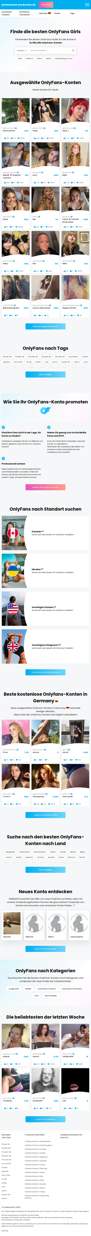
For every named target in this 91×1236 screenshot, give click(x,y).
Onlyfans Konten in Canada (35, 1149)
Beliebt (28, 989)
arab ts (77, 362)
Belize (25, 862)
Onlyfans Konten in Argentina (36, 1157)
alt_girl (29, 362)
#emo (39, 58)
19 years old (19, 357)
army (86, 362)
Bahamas (71, 857)
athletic (31, 367)
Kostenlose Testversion (24, 13)
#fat (20, 58)
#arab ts (29, 58)
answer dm (65, 362)
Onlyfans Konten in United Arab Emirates (37, 1197)
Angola (18, 857)
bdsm (83, 367)
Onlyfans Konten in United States (37, 1141)
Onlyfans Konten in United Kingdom (38, 1145)
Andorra (9, 857)
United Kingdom (40, 852)
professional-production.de (19, 4)
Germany (43, 13)
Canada (63, 852)
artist (7, 367)
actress (85, 357)
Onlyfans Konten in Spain (34, 1180)
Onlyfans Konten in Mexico (35, 1188)
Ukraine (53, 852)
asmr (15, 367)
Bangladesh (10, 852)
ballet (51, 367)
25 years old (46, 357)
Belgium (16, 862)
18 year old (7, 357)
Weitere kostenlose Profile (45, 815)
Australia (51, 857)
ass (23, 367)
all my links (18, 362)
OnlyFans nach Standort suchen (45, 672)
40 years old (60, 357)
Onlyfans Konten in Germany (36, 1168)
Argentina (29, 857)
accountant (73, 357)
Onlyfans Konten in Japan (35, 1172)
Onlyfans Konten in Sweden (35, 1184)
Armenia (40, 857)
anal (46, 362)
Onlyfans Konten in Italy (34, 1176)
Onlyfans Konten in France (35, 1165)
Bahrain (82, 857)
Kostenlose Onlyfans (7, 13)
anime (54, 362)
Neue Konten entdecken (45, 949)
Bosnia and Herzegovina (59, 862)
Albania (73, 852)
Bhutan (43, 862)
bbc (58, 367)
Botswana (76, 862)
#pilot (48, 58)
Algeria (82, 852)
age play (6, 362)
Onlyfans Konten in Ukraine (35, 1153)
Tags (72, 13)
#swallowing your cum (64, 58)
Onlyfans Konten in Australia (36, 1161)
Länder (57, 13)
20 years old (33, 357)
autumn (41, 367)
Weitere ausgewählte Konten (45, 326)
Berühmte (46, 4)
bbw (65, 367)
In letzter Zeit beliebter (46, 1119)
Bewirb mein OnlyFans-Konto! (46, 487)
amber (38, 362)
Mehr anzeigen (45, 374)
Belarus (6, 862)
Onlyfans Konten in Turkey (35, 1192)
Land (36, 995)
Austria (61, 857)
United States (24, 852)
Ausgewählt (14, 989)
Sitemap (5, 1231)
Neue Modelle (51, 995)
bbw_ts (74, 367)
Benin (34, 862)
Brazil (86, 862)
